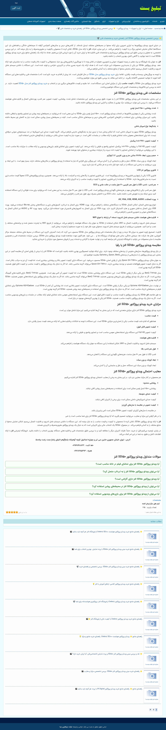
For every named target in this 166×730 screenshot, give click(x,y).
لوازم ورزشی (126, 21)
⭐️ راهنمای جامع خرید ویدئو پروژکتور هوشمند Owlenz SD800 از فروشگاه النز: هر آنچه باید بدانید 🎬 (106, 531)
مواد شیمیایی (86, 21)
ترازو (104, 21)
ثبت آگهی (16, 8)
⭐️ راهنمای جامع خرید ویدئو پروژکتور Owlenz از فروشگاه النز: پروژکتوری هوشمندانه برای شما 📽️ (107, 601)
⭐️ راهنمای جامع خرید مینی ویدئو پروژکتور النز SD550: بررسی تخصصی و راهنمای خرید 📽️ (109, 566)
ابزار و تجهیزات (114, 21)
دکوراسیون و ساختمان (141, 21)
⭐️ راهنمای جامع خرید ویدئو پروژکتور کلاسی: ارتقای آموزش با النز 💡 (117, 584)
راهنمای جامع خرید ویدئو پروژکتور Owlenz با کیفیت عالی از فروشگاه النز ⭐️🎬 (114, 619)
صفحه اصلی (148, 28)
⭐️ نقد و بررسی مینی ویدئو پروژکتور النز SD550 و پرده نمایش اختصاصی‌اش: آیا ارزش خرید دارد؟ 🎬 (106, 654)
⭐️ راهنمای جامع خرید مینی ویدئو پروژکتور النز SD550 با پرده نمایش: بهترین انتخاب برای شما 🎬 (107, 549)
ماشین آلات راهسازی (71, 21)
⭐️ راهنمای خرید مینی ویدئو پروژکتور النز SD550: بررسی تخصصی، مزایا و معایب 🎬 (111, 671)
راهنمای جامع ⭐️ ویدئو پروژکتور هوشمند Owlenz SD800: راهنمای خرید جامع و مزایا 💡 (110, 636)
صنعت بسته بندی (54, 21)
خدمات (154, 21)
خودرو (162, 21)
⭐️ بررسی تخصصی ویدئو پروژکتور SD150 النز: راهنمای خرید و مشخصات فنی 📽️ (86, 28)
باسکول (97, 21)
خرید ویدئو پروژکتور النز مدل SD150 (33, 83)
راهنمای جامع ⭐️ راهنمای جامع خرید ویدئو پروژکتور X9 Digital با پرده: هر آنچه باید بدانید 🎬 (108, 689)
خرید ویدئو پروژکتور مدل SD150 (102, 74)
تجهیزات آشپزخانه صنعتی (36, 21)
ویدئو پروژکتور (123, 28)
